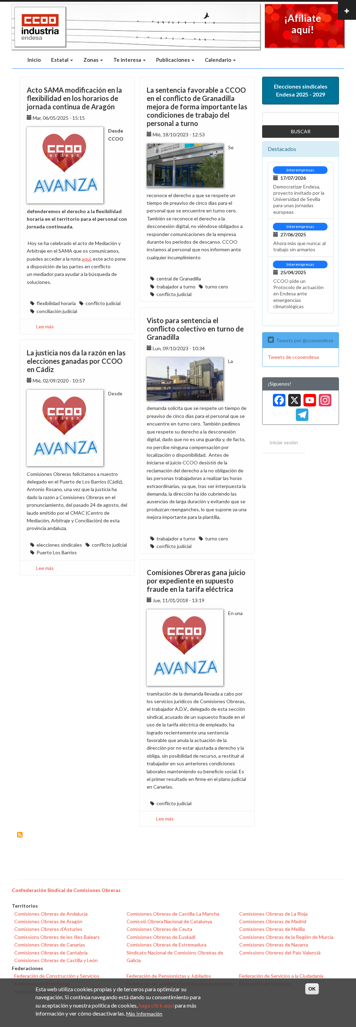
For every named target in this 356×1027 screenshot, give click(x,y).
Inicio (34, 60)
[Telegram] (300, 412)
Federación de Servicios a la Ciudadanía (281, 976)
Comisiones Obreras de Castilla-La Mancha (173, 914)
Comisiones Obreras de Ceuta (159, 929)
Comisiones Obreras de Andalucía (51, 914)
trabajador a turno (175, 286)
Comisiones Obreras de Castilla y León (56, 960)
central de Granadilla (178, 278)
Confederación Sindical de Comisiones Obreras (66, 890)
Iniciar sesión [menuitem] (283, 442)
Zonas (91, 60)
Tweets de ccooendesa (293, 357)
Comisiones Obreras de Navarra (273, 945)
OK (312, 989)
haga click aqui (156, 1005)
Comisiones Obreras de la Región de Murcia (286, 937)
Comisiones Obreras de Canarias (49, 945)
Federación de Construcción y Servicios (56, 976)
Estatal (60, 60)
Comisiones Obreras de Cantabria (51, 953)
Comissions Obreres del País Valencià (280, 953)
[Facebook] (277, 397)
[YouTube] (308, 397)
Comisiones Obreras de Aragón (48, 921)
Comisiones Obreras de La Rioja (273, 914)
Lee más (45, 326)
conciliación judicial (57, 311)
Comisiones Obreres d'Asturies (48, 929)
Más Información (144, 1014)
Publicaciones (173, 60)
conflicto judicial (103, 303)
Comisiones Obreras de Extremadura (167, 945)
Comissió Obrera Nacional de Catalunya (169, 921)
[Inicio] (40, 27)
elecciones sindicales (59, 545)
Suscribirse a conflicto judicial (20, 834)
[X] (293, 397)
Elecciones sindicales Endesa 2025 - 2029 (300, 90)
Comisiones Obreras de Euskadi (161, 937)
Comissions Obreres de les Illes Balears (57, 937)
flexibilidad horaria (56, 303)
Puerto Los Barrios (57, 552)
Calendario (218, 60)
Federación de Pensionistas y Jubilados (169, 976)
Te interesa (127, 60)
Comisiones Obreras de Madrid (272, 921)
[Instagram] (323, 397)
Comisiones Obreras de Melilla (272, 929)
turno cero (216, 286)
